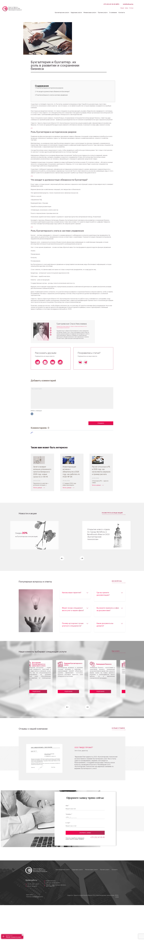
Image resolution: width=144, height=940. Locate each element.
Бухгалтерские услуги (62, 12)
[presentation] (62, 558)
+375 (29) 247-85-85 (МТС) (111, 4)
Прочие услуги (102, 12)
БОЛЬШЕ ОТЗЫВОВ (118, 728)
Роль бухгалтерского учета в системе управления (52, 95)
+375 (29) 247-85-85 (97, 837)
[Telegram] (85, 362)
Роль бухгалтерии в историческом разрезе (49, 88)
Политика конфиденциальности (34, 896)
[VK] (32, 413)
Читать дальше (37, 487)
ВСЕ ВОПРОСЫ (117, 581)
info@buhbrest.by (128, 4)
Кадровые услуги (76, 12)
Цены (126, 8)
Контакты (121, 12)
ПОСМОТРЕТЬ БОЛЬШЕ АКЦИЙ (112, 513)
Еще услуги (115, 651)
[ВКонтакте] (80, 362)
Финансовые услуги (90, 12)
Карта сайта (29, 894)
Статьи (131, 8)
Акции (122, 8)
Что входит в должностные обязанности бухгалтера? (53, 91)
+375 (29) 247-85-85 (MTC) (53, 883)
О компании (113, 12)
